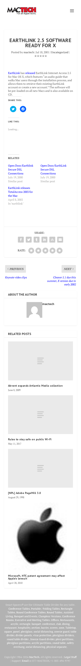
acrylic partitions (41, 643)
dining (66, 624)
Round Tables (54, 612)
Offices (55, 620)
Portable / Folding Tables (45, 608)
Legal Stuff (70, 657)
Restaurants (67, 620)
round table (59, 643)
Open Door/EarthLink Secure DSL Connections (53, 169)
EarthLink (14, 73)
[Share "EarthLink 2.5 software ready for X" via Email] (60, 240)
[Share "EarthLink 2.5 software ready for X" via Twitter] (29, 240)
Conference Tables (19, 608)
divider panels (24, 635)
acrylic (14, 624)
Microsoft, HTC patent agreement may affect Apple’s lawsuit (36, 577)
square (8, 631)
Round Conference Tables (31, 612)
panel (16, 631)
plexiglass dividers (63, 635)
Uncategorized (59, 52)
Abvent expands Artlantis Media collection (35, 385)
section (35, 627)
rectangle (24, 624)
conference (48, 624)
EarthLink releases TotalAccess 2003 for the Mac (20, 192)
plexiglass (26, 631)
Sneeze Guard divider (42, 639)
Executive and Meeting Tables (32, 620)
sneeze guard (61, 631)
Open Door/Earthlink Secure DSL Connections (20, 169)
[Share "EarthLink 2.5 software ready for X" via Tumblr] (36, 240)
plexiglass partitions (18, 643)
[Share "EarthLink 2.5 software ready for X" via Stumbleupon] (52, 240)
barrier (45, 627)
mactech (29, 52)
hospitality (24, 627)
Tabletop (70, 627)
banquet (36, 624)
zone (61, 627)
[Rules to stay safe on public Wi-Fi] (40, 414)
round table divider (18, 639)
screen (54, 627)
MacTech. (34, 657)
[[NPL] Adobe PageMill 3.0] (40, 468)
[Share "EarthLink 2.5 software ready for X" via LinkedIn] (44, 240)
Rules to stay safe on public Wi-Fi (30, 439)
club (58, 624)
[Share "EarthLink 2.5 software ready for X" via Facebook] (21, 240)
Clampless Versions (50, 616)
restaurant (11, 627)
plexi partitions (64, 639)
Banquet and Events (25, 616)
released (30, 73)
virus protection (42, 635)
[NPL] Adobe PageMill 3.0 (24, 493)
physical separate (56, 647)
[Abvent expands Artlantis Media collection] (40, 360)
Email (25, 660)
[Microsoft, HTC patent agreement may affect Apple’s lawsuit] (40, 536)
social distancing (43, 631)
